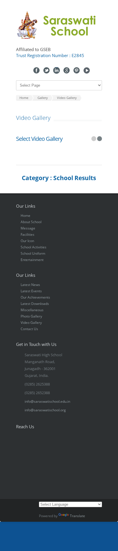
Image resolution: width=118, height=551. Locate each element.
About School (31, 221)
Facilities (27, 234)
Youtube (86, 70)
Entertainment (32, 259)
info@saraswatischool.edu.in (47, 401)
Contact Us (29, 328)
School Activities (33, 247)
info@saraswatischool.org (45, 410)
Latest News (30, 284)
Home (25, 215)
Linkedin (56, 70)
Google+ (66, 70)
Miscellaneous (32, 309)
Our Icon (27, 240)
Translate (77, 515)
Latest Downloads (35, 303)
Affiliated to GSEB (33, 49)
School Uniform (33, 253)
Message (28, 228)
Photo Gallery (31, 316)
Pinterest (76, 70)
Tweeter (46, 70)
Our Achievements (35, 297)
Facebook (36, 70)
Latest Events (31, 291)
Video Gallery (31, 322)
